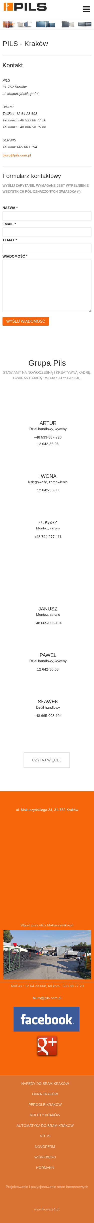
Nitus (45, 1136)
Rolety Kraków (45, 1115)
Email (9, 224)
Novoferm (45, 1147)
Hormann (45, 1168)
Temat (10, 240)
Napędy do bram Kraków (45, 1084)
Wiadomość (15, 256)
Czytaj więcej (46, 760)
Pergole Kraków (45, 1105)
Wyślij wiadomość (25, 321)
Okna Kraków (45, 1094)
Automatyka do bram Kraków (45, 1126)
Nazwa (10, 208)
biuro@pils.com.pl (17, 155)
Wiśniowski (45, 1157)
